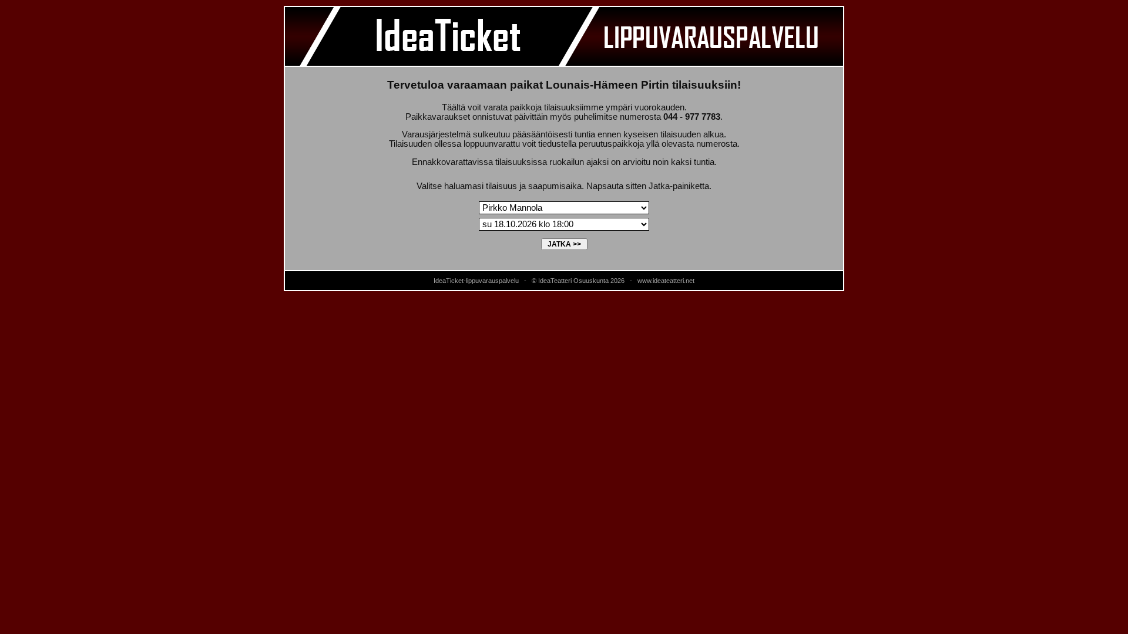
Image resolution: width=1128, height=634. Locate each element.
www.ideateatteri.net (665, 280)
